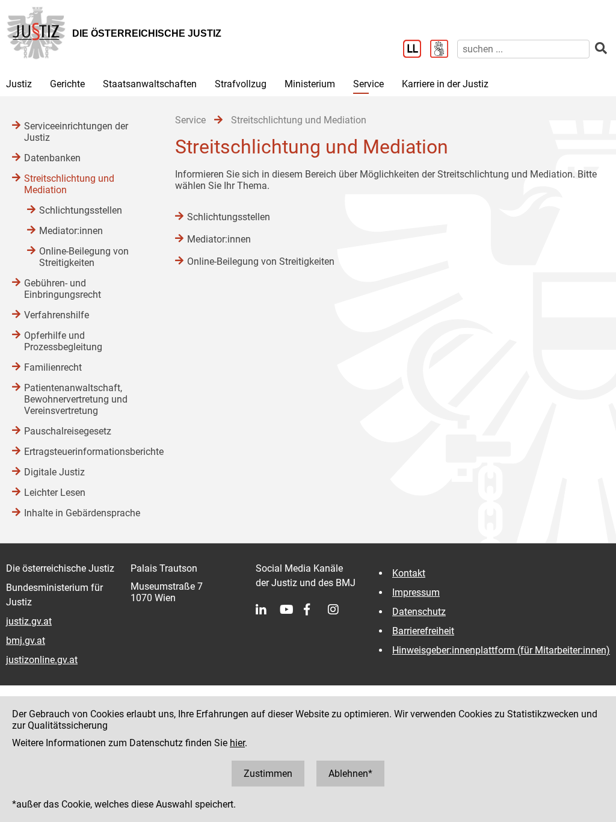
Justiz (19, 84)
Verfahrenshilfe (56, 315)
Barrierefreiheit (423, 631)
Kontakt (408, 573)
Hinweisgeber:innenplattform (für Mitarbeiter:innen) (501, 650)
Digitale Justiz (54, 472)
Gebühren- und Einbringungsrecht (62, 288)
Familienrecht (53, 367)
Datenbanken (52, 158)
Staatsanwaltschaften (150, 84)
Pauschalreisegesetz (67, 431)
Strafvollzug (240, 84)
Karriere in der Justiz (445, 84)
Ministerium (310, 84)
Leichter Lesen (54, 492)
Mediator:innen (219, 239)
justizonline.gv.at (42, 660)
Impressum (416, 592)
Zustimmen (268, 773)
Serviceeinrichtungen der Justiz (76, 131)
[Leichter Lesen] (416, 50)
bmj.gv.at (25, 640)
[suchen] (601, 48)
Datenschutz (419, 611)
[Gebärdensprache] (443, 50)
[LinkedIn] (268, 609)
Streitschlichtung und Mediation (69, 184)
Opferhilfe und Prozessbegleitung (63, 341)
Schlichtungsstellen (228, 217)
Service (368, 84)
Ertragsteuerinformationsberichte (87, 451)
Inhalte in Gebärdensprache (82, 513)
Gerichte (67, 84)
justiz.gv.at (29, 621)
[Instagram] (340, 609)
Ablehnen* (350, 773)
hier (237, 743)
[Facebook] (316, 609)
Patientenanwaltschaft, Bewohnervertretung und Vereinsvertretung (76, 399)
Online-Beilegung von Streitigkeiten (260, 261)
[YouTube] (292, 609)
